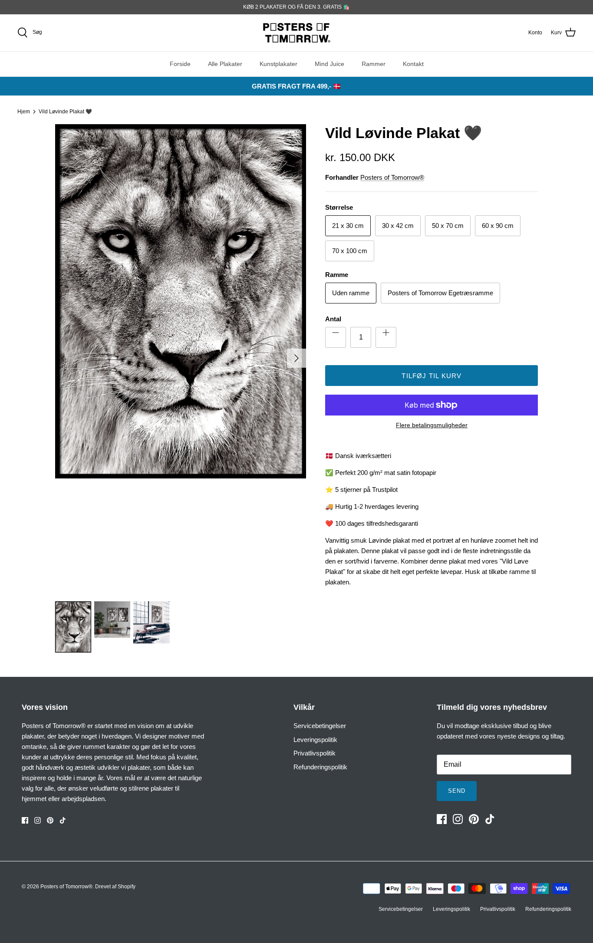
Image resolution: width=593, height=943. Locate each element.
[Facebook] (25, 820)
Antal (333, 319)
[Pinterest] (50, 820)
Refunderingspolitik (320, 767)
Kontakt (413, 63)
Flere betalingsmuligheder (432, 425)
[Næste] (296, 358)
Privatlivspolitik (314, 753)
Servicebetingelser (319, 725)
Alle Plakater (225, 63)
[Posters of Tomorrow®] (296, 33)
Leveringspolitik (315, 739)
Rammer (373, 63)
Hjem (23, 112)
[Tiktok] (62, 820)
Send (456, 791)
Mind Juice (329, 63)
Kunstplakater (278, 63)
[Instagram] (37, 820)
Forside (180, 63)
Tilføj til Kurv (431, 375)
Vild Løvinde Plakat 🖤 (65, 112)
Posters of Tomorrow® (392, 177)
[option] (180, 358)
